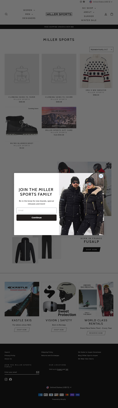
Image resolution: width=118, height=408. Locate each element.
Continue (37, 217)
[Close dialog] (101, 176)
